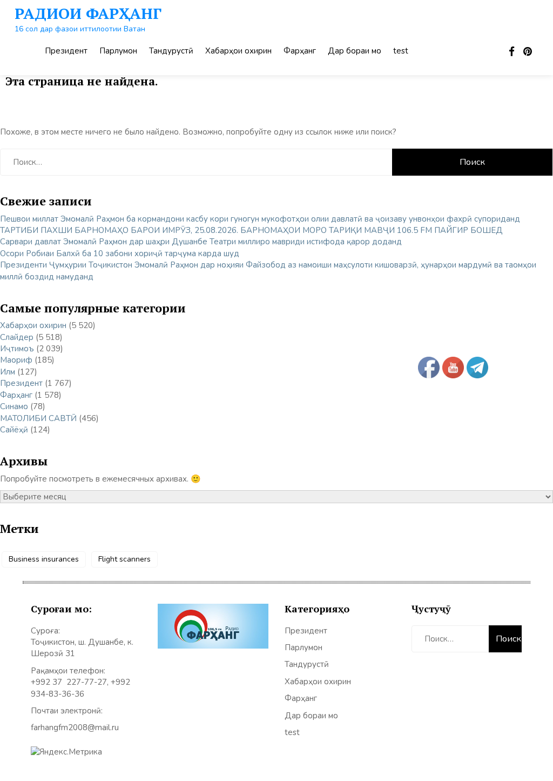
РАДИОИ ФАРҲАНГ (88, 13)
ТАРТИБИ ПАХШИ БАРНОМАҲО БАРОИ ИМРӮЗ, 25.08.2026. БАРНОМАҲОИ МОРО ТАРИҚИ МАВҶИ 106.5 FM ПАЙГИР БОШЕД (251, 230)
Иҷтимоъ (17, 348)
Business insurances (44, 559)
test (400, 50)
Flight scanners (124, 559)
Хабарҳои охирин (238, 50)
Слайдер (16, 337)
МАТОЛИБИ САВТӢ (38, 418)
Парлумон (118, 50)
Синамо (14, 406)
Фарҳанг (300, 50)
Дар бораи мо (354, 50)
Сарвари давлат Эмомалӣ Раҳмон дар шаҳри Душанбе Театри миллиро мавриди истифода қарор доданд (201, 241)
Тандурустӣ (171, 50)
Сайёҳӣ (14, 429)
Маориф (16, 360)
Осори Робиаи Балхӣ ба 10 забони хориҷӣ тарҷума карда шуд (119, 253)
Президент (66, 50)
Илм (7, 371)
